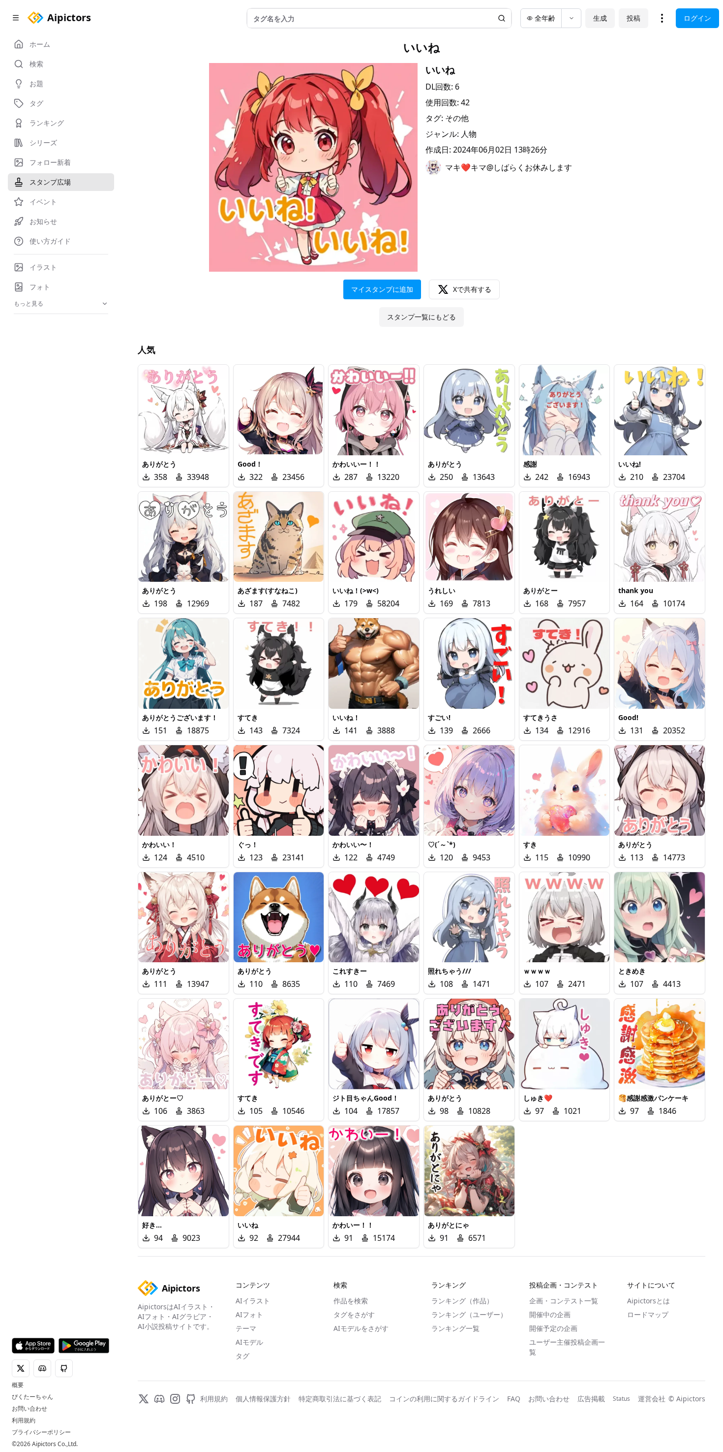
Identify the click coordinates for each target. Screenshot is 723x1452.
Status (621, 1399)
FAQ (513, 1398)
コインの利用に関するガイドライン (444, 1398)
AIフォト (249, 1314)
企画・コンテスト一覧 (563, 1300)
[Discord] (159, 1399)
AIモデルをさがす (361, 1328)
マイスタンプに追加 (382, 289)
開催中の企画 (550, 1314)
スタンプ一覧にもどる (421, 316)
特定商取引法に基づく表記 (340, 1398)
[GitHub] (191, 1399)
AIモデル (249, 1342)
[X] (144, 1399)
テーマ (246, 1328)
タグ (242, 1355)
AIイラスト (253, 1300)
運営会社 (651, 1398)
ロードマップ (647, 1314)
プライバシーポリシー (41, 1432)
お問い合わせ (29, 1409)
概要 (18, 1385)
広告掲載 (591, 1398)
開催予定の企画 (553, 1328)
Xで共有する (472, 289)
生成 (600, 18)
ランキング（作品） (462, 1300)
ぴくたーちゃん (32, 1397)
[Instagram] (175, 1399)
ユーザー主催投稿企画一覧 (567, 1347)
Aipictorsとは (648, 1300)
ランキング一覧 (455, 1328)
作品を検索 (350, 1300)
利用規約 (23, 1420)
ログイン (697, 18)
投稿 (633, 18)
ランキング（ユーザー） (469, 1314)
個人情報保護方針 (263, 1398)
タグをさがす (354, 1314)
